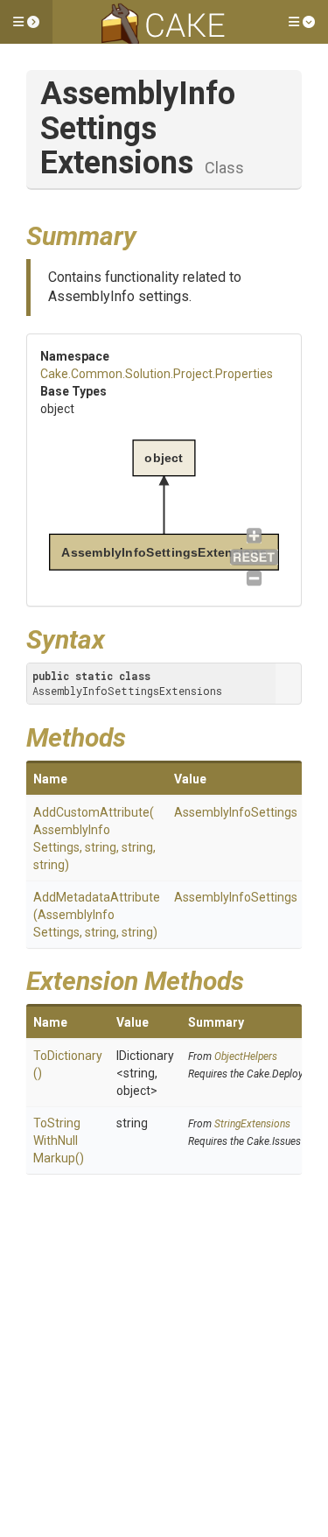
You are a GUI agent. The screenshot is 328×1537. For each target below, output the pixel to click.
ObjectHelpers (245, 1056)
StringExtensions (252, 1124)
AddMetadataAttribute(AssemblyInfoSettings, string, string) (96, 914)
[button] (26, 22)
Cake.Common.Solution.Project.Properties (156, 374)
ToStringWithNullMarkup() (58, 1140)
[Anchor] (149, 234)
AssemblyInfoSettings (235, 812)
